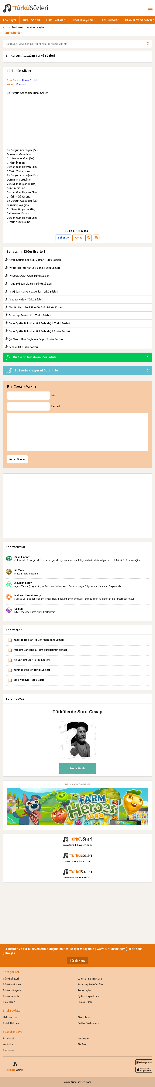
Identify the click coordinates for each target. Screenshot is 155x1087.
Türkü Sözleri (31, 20)
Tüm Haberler (12, 33)
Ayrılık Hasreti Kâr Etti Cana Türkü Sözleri (34, 268)
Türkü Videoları (109, 20)
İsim (54, 395)
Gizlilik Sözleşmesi (88, 1023)
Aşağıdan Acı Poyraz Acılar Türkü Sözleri (33, 291)
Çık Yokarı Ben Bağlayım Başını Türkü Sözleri (36, 339)
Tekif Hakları (11, 1023)
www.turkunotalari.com (77, 861)
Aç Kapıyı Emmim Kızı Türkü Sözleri (30, 315)
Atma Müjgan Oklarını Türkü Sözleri (30, 284)
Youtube (8, 1044)
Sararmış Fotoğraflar (90, 984)
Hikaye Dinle (85, 1002)
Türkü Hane (77, 961)
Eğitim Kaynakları (88, 996)
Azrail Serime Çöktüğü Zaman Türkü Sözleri (35, 260)
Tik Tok (82, 1044)
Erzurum (21, 84)
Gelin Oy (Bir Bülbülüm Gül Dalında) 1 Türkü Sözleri (39, 331)
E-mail (55, 406)
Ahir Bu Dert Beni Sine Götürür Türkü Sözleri (36, 307)
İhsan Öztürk (30, 80)
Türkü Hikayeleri (82, 20)
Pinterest (9, 1050)
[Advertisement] (77, 121)
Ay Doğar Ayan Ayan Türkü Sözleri (29, 276)
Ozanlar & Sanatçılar (90, 978)
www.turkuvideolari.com (77, 877)
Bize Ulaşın (84, 1017)
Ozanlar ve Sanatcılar (139, 20)
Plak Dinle (9, 1002)
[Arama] (148, 44)
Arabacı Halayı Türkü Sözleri (26, 299)
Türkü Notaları (55, 20)
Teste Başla (78, 768)
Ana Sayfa (10, 20)
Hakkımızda (10, 1017)
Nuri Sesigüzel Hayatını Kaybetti (26, 27)
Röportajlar (84, 990)
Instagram (84, 1038)
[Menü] (150, 8)
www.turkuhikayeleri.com (77, 845)
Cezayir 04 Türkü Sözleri (23, 347)
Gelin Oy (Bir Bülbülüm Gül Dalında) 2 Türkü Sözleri (39, 323)
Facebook (8, 1038)
